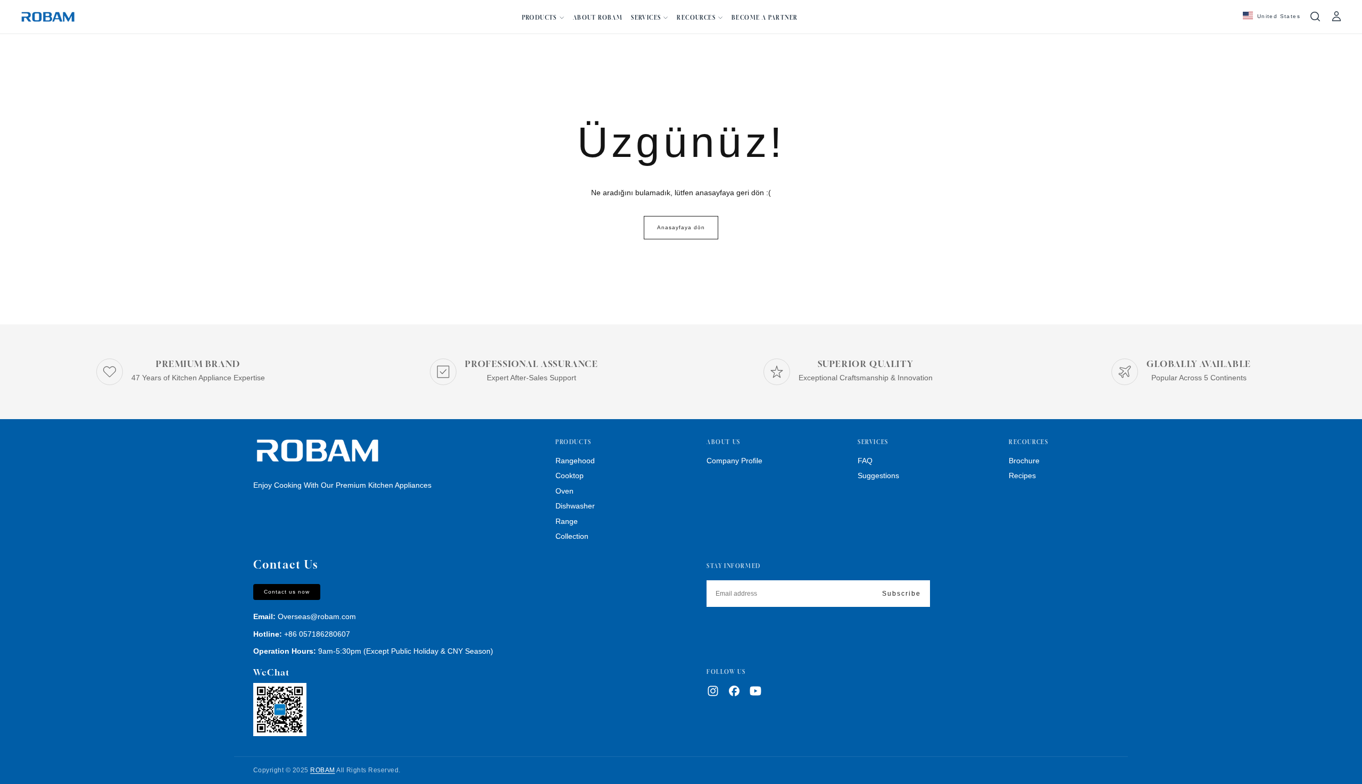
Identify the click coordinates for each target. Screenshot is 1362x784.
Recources (696, 17)
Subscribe (901, 593)
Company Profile (734, 460)
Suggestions (878, 475)
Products (539, 17)
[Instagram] (713, 691)
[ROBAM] (317, 451)
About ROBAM (597, 17)
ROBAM (322, 770)
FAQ (865, 460)
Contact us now (287, 592)
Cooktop (569, 475)
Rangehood (575, 460)
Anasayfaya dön (681, 227)
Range (566, 521)
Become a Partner (765, 17)
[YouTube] (755, 691)
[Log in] (1336, 16)
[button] (1271, 16)
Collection (571, 536)
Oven (564, 491)
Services (646, 17)
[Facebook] (734, 691)
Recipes (1022, 475)
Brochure (1024, 460)
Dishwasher (575, 506)
